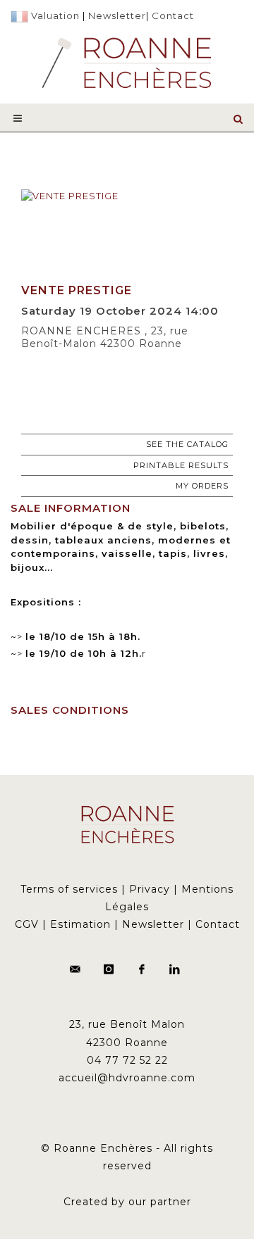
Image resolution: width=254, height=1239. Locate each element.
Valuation (55, 15)
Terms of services (69, 889)
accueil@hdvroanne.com (127, 1077)
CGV (27, 924)
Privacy (149, 889)
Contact (173, 15)
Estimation (80, 924)
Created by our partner (127, 1201)
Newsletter (117, 15)
